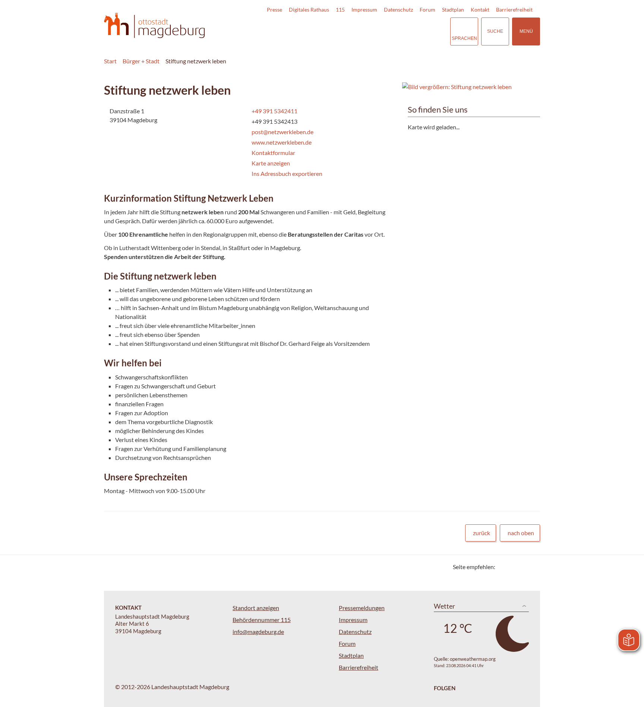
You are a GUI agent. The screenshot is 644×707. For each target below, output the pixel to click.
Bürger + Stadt (141, 60)
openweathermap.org (473, 659)
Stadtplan (453, 9)
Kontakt (480, 9)
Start (110, 60)
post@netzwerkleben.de (281, 131)
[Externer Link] (392, 31)
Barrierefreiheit (514, 9)
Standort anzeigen (256, 607)
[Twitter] (504, 566)
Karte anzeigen (271, 163)
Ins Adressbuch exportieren (287, 173)
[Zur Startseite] (154, 25)
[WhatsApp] (532, 566)
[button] (471, 86)
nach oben (521, 532)
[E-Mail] (522, 566)
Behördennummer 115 (262, 619)
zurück (481, 532)
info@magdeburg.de (258, 631)
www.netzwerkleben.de (281, 142)
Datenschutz (398, 9)
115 (340, 9)
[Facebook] (513, 566)
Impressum (364, 9)
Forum (427, 9)
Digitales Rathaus (309, 9)
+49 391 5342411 (273, 110)
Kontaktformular (273, 152)
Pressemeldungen (362, 607)
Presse (274, 9)
